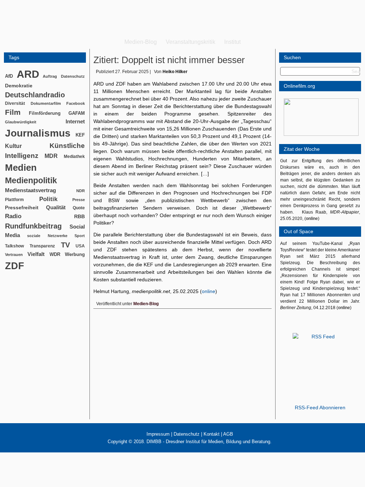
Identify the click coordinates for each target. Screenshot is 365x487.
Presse (78, 200)
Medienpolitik (31, 180)
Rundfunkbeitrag (33, 226)
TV (65, 245)
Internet (75, 121)
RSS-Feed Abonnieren (320, 407)
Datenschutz (73, 76)
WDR (55, 254)
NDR (80, 191)
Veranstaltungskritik (190, 42)
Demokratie (18, 85)
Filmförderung (45, 113)
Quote (79, 207)
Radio (13, 216)
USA (80, 246)
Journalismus (38, 133)
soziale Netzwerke (47, 236)
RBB (79, 216)
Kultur (13, 146)
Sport (79, 236)
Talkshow (14, 246)
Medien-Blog (140, 42)
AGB (228, 434)
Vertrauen (14, 254)
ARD (28, 74)
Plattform (14, 199)
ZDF (14, 265)
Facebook (75, 103)
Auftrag (50, 76)
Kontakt (212, 434)
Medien (21, 168)
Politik (48, 199)
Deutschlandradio (35, 95)
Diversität (15, 103)
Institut (232, 42)
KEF (80, 135)
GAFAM (76, 113)
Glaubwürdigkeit (20, 122)
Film (13, 112)
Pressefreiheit (21, 207)
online (208, 291)
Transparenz (42, 246)
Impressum (158, 434)
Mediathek (74, 156)
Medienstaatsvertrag (30, 190)
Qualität (56, 207)
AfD (9, 76)
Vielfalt (36, 254)
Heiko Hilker (175, 71)
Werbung (75, 254)
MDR (51, 156)
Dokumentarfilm (46, 103)
